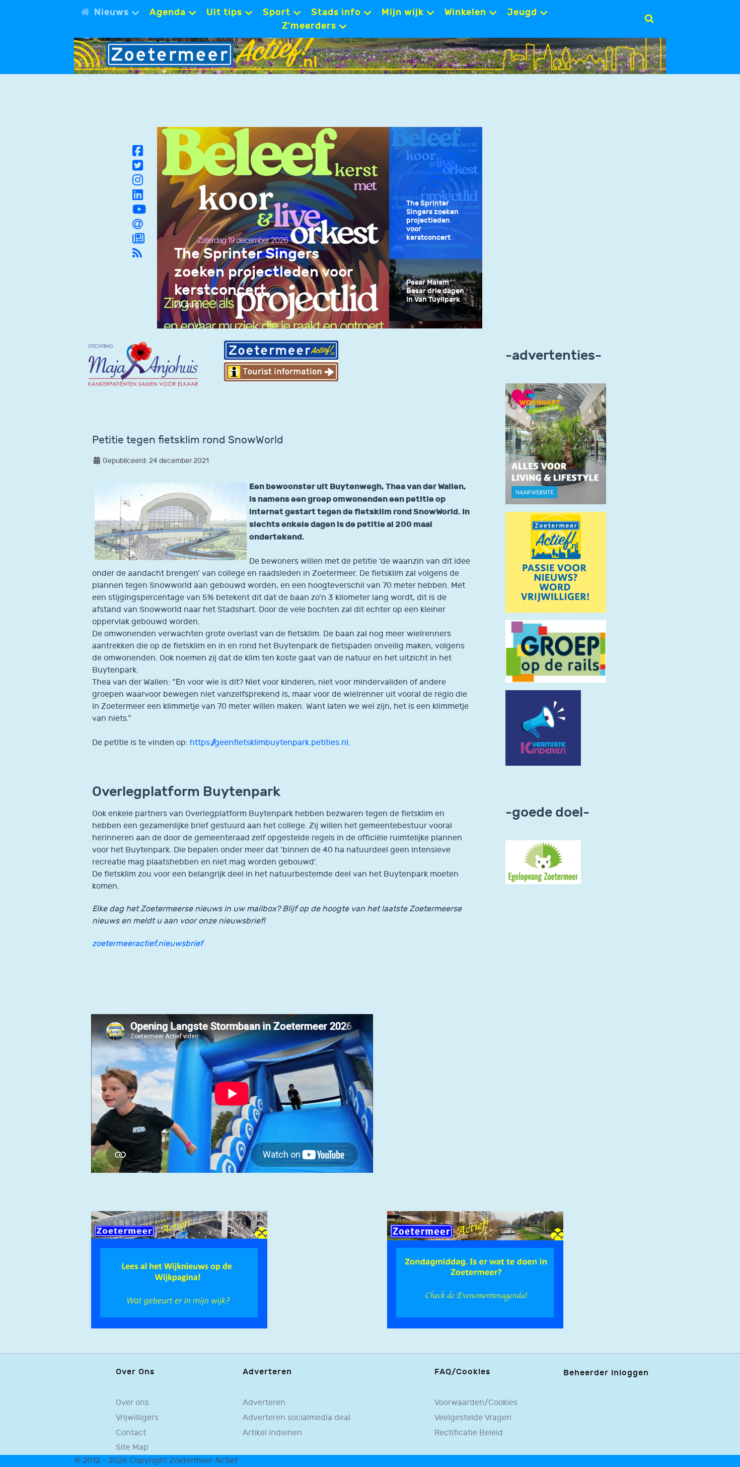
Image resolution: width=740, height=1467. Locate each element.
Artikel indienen (272, 1433)
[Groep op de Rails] (555, 651)
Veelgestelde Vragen (472, 1418)
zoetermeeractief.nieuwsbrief (147, 944)
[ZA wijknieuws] (179, 1270)
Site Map (132, 1447)
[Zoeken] (649, 18)
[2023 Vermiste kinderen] (543, 728)
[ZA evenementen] (475, 1270)
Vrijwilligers (137, 1418)
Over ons (132, 1402)
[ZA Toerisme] (281, 361)
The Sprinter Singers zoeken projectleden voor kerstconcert (263, 272)
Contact (131, 1433)
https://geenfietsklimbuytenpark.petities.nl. (270, 743)
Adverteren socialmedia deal (296, 1418)
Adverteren (264, 1402)
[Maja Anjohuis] (143, 364)
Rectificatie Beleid (468, 1433)
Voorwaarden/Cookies (475, 1402)
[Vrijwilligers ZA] (555, 562)
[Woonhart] (555, 443)
